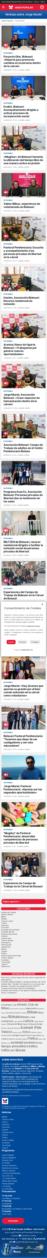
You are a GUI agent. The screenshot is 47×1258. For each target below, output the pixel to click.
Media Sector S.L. (27, 650)
